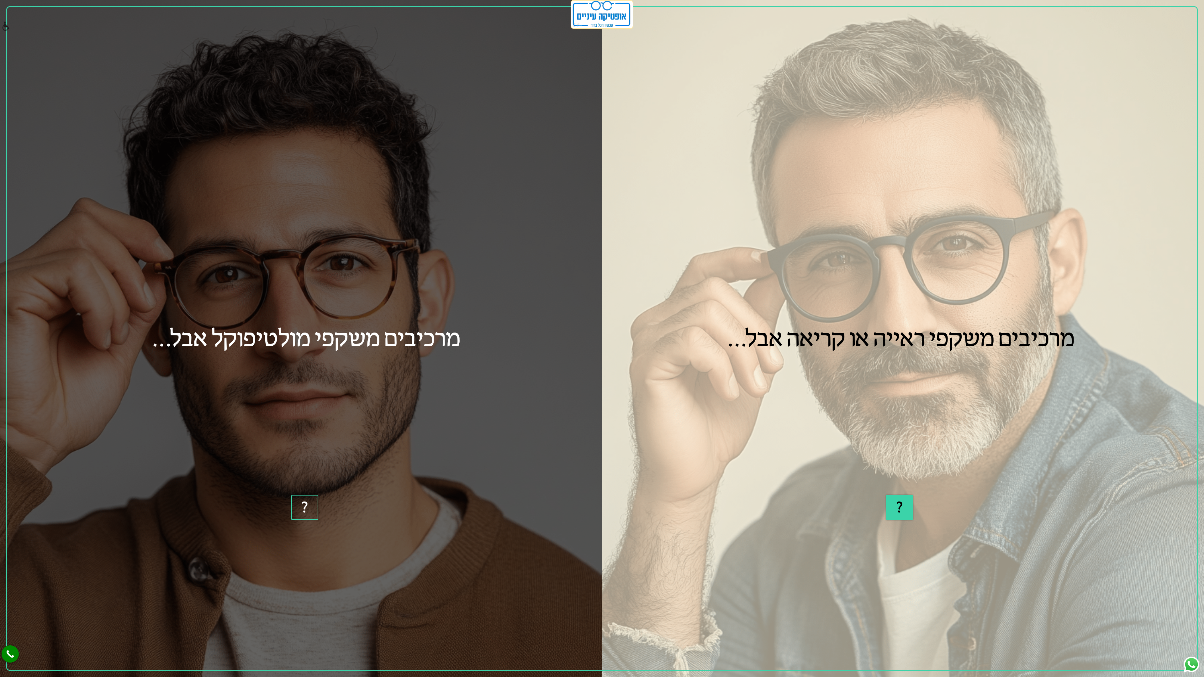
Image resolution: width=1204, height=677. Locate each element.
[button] (5, 26)
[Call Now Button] (10, 654)
